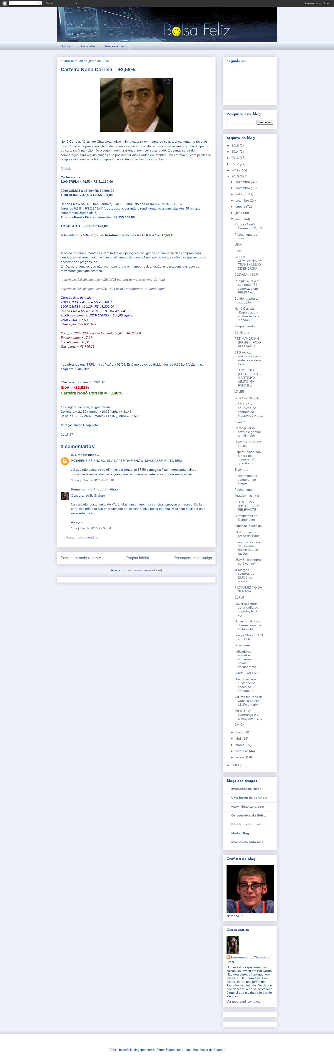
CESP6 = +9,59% (246, 398)
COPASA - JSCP (246, 274)
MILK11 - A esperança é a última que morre (248, 714)
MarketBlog (240, 833)
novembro (243, 188)
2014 (236, 151)
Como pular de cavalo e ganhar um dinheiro (247, 431)
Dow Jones (242, 645)
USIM (238, 244)
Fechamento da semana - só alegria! (245, 479)
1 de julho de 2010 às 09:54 (91, 528)
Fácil (237, 251)
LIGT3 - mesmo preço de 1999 (246, 534)
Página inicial (137, 558)
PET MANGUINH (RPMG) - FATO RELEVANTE (247, 342)
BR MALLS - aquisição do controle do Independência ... (248, 409)
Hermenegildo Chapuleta (90, 489)
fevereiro (242, 751)
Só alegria (241, 332)
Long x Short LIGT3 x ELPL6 (248, 637)
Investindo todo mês (247, 842)
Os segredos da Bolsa (248, 815)
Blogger (219, 1049)
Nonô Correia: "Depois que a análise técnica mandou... (246, 314)
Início (66, 46)
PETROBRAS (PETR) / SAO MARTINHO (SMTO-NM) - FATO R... (246, 377)
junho (239, 219)
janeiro (240, 757)
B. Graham (79, 455)
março (240, 745)
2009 (236, 765)
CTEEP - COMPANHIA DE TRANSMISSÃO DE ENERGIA (248, 262)
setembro (242, 200)
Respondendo (244, 326)
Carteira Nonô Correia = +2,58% (248, 226)
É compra (241, 469)
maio (239, 732)
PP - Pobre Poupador (247, 824)
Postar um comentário (82, 537)
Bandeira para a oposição (246, 300)
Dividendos (87, 46)
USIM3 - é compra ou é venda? (247, 561)
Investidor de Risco (246, 789)
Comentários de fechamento (245, 517)
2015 (236, 145)
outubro (241, 194)
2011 (235, 170)
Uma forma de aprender (249, 797)
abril (238, 738)
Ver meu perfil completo (244, 1001)
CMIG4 (239, 724)
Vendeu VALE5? (246, 673)
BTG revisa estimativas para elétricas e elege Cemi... (248, 358)
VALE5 (239, 391)
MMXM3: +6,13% (246, 496)
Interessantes (115, 46)
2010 (236, 176)
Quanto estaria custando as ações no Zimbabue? (245, 684)
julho (239, 213)
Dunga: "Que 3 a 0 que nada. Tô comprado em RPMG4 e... (247, 286)
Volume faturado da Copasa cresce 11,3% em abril (248, 700)
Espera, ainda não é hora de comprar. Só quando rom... (247, 457)
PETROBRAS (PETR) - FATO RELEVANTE (247, 505)
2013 (236, 157)
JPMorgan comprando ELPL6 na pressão (244, 575)
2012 (236, 164)
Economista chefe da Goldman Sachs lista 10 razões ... (247, 547)
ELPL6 (239, 597)
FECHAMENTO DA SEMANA (248, 589)
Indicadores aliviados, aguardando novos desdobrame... (246, 659)
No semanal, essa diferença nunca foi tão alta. (247, 625)
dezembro (243, 182)
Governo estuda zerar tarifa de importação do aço (246, 609)
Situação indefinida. (248, 526)
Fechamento (243, 489)
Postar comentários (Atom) (142, 570)
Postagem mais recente (81, 558)
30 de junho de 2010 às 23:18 (92, 480)
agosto (240, 206)
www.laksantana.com (247, 806)
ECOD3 (239, 422)
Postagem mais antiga (193, 558)
